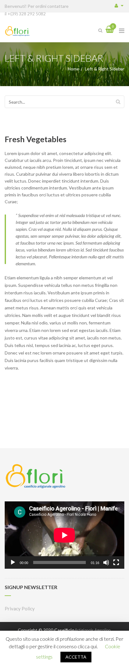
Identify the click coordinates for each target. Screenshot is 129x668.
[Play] (13, 562)
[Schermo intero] (116, 562)
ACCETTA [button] (75, 657)
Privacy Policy (20, 608)
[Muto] (106, 562)
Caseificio (82, 630)
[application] (64, 535)
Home (73, 68)
